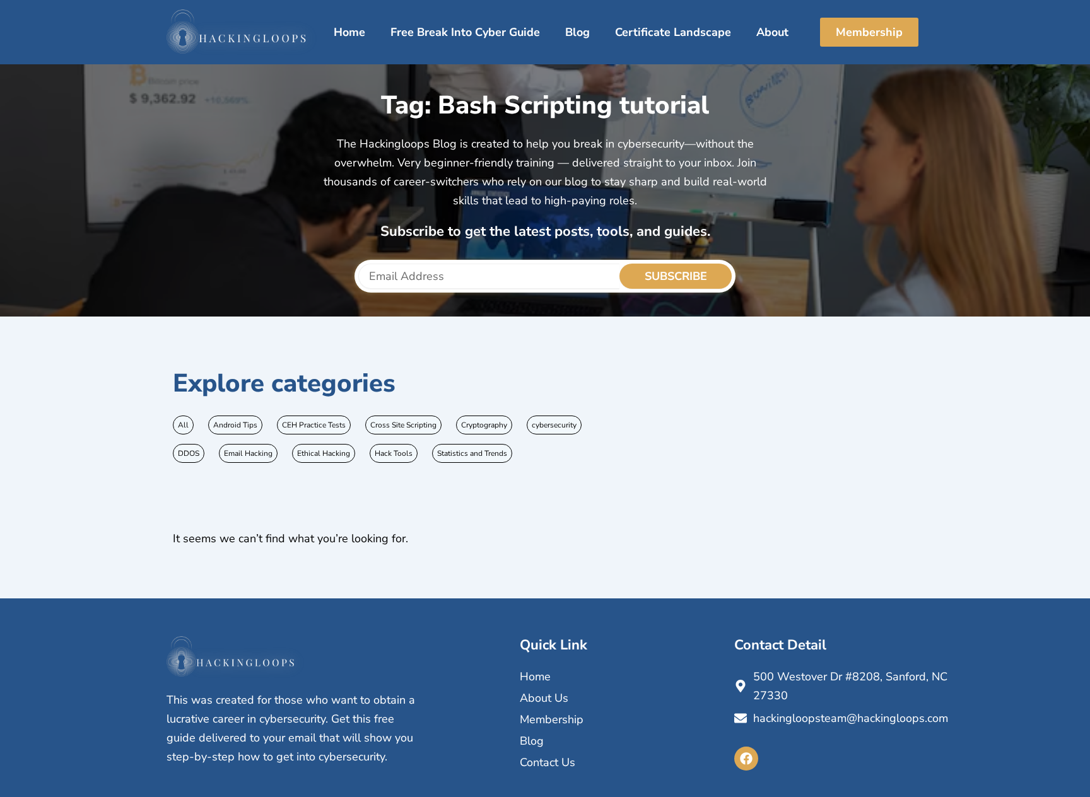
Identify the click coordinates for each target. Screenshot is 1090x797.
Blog (577, 32)
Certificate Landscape (673, 32)
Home (349, 32)
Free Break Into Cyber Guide (465, 32)
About (772, 32)
